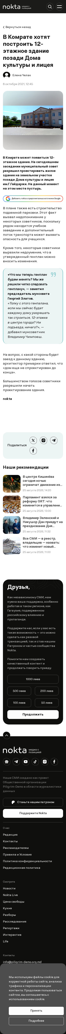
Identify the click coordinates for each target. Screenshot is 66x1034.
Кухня (7, 908)
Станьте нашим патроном (35, 802)
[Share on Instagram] (43, 440)
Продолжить (33, 714)
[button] (50, 6)
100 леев (19, 702)
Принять (36, 1011)
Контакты (10, 841)
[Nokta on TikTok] (35, 762)
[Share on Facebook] (33, 450)
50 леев (46, 702)
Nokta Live (10, 895)
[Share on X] (33, 440)
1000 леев (33, 679)
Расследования (14, 921)
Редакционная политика (21, 868)
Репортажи (11, 928)
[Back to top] (6, 735)
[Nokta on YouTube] (25, 762)
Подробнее (36, 1021)
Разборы (9, 915)
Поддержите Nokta (33, 813)
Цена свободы (13, 901)
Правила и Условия (17, 854)
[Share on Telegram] (53, 440)
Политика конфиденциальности (27, 861)
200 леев (46, 691)
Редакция (10, 834)
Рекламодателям (16, 848)
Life (5, 941)
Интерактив (12, 935)
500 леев (19, 691)
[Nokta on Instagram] (44, 762)
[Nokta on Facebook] (54, 762)
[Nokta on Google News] (6, 762)
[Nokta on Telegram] (16, 762)
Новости (9, 888)
